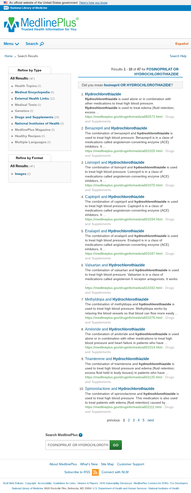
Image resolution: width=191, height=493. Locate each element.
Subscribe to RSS (77, 472)
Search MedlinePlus (61, 435)
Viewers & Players (87, 483)
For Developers (179, 483)
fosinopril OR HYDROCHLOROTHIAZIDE (137, 85)
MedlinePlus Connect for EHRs (151, 483)
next (150, 420)
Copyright (30, 483)
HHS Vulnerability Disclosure (116, 483)
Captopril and (114, 196)
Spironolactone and (119, 388)
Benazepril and (116, 128)
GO (116, 445)
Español (181, 43)
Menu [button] (9, 44)
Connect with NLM (115, 472)
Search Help (178, 56)
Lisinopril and (114, 162)
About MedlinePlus (63, 464)
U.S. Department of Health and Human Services (120, 488)
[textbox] (77, 445)
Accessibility (45, 483)
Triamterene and (117, 359)
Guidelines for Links (64, 483)
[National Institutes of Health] (7, 8)
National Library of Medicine (28, 8)
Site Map (107, 464)
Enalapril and (114, 231)
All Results (19, 78)
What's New (89, 464)
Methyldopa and (117, 299)
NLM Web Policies (13, 483)
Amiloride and (115, 329)
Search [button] (32, 44)
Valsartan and (115, 265)
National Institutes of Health (163, 488)
